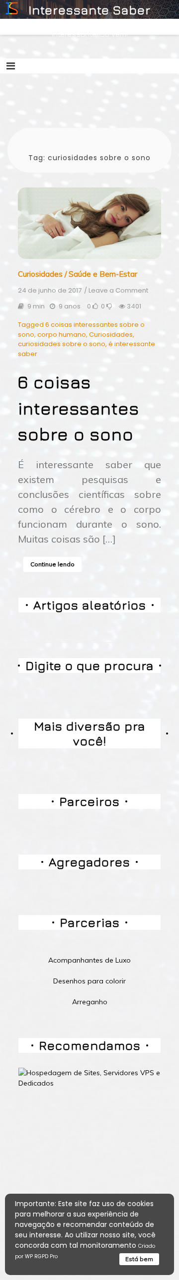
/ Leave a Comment (116, 291)
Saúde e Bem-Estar (103, 274)
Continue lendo (52, 564)
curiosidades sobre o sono (61, 344)
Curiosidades (40, 274)
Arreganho (89, 1001)
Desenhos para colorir (89, 980)
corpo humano (61, 334)
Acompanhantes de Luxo (89, 960)
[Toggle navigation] (10, 66)
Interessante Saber (89, 9)
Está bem (139, 1259)
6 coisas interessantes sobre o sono (78, 407)
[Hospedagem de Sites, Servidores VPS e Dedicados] (89, 1077)
